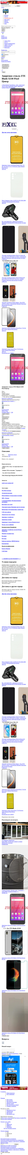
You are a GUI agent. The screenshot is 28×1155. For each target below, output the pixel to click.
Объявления (10, 1111)
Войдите (4, 1053)
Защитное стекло (12, 454)
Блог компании (10, 1094)
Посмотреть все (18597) (8, 353)
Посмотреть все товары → (8, 401)
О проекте (3, 1091)
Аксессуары (5, 86)
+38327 (8, 412)
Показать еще (5, 1035)
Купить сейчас (5, 394)
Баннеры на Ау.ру (11, 1110)
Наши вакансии (11, 1093)
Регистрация (4, 60)
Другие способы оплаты (10, 1128)
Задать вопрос (5, 413)
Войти (3, 57)
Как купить (9, 1099)
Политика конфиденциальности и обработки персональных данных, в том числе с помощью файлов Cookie (13, 1141)
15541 (6, 411)
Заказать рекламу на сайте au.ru (10, 1086)
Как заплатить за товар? (13, 1105)
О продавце (5, 435)
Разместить (4, 37)
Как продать (10, 1100)
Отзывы (4, 412)
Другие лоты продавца (9, 132)
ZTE (9, 456)
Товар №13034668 (10, 87)
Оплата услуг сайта (6, 1121)
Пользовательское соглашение (8, 1138)
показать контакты (16, 397)
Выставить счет (11, 1114)
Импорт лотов (10, 1103)
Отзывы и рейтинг (11, 1106)
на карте (18, 428)
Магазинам (9, 1112)
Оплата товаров (5, 1131)
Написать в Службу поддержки (9, 1145)
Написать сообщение (7, 398)
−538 (11, 412)
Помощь (3, 1098)
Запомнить (5, 54)
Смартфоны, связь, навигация (16, 85)
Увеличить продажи (12, 1102)
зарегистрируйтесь (13, 1053)
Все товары (11, 435)
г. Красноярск (5, 85)
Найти (3, 29)
